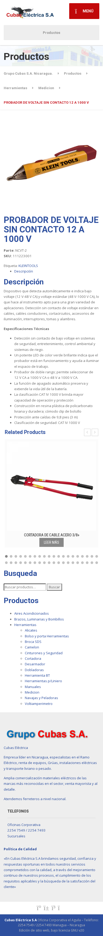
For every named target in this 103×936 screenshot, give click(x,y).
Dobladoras (34, 669)
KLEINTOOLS (28, 265)
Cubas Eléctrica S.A (20, 920)
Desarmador (35, 664)
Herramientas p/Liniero (43, 681)
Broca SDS (33, 641)
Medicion (32, 692)
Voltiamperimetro (39, 703)
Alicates (31, 630)
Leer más (51, 542)
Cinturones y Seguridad (44, 653)
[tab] (56, 271)
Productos (51, 33)
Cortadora (33, 658)
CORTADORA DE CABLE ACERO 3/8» (51, 535)
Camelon (32, 647)
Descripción (23, 271)
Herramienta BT (37, 675)
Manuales (33, 686)
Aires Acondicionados (31, 613)
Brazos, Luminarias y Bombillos (39, 619)
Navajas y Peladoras (41, 697)
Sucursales (16, 836)
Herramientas (25, 624)
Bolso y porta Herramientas (47, 636)
